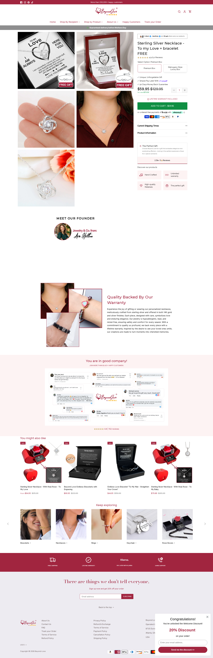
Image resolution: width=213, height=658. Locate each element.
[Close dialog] (207, 617)
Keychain (131, 543)
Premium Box (149, 68)
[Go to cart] (190, 11)
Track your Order (49, 631)
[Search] (179, 11)
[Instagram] (25, 2)
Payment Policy (100, 631)
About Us (46, 620)
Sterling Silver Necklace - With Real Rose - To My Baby (171, 488)
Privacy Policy (100, 620)
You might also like (33, 438)
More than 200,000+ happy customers (106, 2)
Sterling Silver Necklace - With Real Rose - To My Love (40, 488)
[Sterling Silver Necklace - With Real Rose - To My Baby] (172, 463)
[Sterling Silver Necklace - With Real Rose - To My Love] (41, 463)
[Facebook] (21, 2)
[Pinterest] (28, 2)
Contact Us (46, 624)
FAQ (43, 627)
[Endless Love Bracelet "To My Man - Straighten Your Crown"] (128, 463)
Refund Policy (48, 638)
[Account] (184, 11)
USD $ (22, 645)
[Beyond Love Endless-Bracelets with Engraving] (85, 463)
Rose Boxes (167, 543)
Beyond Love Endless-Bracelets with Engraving (80, 488)
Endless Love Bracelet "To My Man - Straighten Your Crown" (128, 488)
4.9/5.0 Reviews (155, 57)
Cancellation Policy (102, 634)
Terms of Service (49, 634)
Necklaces (60, 543)
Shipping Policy (100, 638)
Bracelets (24, 543)
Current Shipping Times (148, 126)
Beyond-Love (40, 651)
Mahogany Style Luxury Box (175, 68)
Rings (93, 543)
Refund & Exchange (102, 624)
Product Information (146, 133)
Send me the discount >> (182, 650)
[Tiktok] (32, 2)
